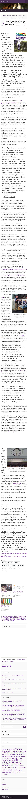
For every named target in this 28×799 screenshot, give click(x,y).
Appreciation (9, 25)
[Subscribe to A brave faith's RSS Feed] (1, 1)
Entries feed (4, 784)
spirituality (23, 619)
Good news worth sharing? (7, 692)
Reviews (2, 26)
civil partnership (11, 753)
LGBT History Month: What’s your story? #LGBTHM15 (5, 607)
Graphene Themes (10, 797)
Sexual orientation (13, 619)
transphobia (20, 772)
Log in (3, 782)
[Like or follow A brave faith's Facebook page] (3, 1)
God (6, 618)
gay (11, 617)
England (19, 754)
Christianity (14, 25)
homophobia (6, 760)
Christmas (11, 751)
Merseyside (5, 765)
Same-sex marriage (5, 619)
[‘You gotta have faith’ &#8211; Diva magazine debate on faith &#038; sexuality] (6, 587)
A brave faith (4, 10)
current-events (12, 754)
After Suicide (19, 502)
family (24, 754)
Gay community (15, 617)
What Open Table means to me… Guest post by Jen (14, 15)
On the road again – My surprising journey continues (13, 706)
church (24, 616)
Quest (2, 297)
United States (8, 620)
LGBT (15, 760)
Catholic (4, 616)
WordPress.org (5, 789)
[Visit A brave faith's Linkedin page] (7, 1)
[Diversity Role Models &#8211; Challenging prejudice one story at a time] (18, 587)
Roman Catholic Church (20, 618)
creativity (8, 617)
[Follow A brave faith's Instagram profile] (5, 1)
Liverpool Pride (5, 763)
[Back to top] (25, 796)
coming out (3, 617)
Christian (15, 616)
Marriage (11, 763)
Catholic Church (9, 616)
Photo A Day (9, 767)
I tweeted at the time (16, 483)
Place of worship (16, 767)
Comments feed (5, 787)
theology (3, 620)
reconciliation (23, 767)
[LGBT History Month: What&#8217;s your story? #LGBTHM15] (6, 601)
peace (18, 765)
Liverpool (18, 762)
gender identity (11, 758)
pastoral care (12, 618)
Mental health (18, 763)
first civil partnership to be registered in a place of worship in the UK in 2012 (14, 269)
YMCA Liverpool (16, 282)
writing (12, 620)
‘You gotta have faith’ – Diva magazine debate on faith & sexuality (6, 593)
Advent (3, 749)
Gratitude (17, 25)
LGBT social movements (12, 761)
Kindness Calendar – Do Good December (13, 18)
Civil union (17, 752)
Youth (5, 774)
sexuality (19, 619)
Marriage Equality (23, 25)
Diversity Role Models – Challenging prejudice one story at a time (18, 593)
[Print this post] (25, 28)
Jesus (8, 618)
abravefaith (4, 25)
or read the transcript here (10, 431)
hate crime (21, 758)
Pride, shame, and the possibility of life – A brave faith (13, 700)
